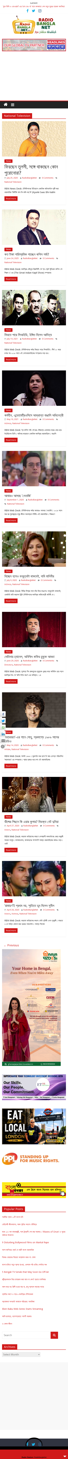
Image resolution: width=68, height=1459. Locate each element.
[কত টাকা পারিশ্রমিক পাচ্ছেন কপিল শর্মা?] (34, 211)
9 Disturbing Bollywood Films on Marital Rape (25, 1242)
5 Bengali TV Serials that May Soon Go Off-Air (25, 1271)
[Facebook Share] (3, 714)
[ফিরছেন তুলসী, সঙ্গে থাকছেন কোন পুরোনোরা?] (34, 123)
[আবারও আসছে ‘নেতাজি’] (34, 453)
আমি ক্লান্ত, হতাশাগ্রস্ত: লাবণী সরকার (16, 1316)
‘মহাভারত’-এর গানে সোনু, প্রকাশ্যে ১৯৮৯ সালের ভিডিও (31, 739)
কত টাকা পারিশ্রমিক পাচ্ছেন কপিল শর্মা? (26, 254)
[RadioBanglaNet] (5, 104)
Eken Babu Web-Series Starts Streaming (22, 1308)
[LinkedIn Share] (3, 734)
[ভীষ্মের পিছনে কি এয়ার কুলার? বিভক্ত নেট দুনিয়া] (34, 779)
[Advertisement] (34, 78)
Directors (8, 664)
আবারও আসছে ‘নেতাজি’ (17, 495)
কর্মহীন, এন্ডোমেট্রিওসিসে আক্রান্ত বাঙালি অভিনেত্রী (33, 415)
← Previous (11, 945)
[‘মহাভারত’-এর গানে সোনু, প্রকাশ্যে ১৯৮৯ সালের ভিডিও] (34, 694)
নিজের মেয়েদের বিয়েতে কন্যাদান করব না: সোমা (18, 1257)
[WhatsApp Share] (3, 727)
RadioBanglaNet (29, 178)
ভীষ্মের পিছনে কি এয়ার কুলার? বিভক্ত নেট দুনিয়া (31, 821)
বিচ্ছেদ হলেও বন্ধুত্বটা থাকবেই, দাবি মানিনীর (29, 576)
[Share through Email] (3, 740)
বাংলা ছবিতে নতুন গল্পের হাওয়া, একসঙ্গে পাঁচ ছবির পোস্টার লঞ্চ (24, 1264)
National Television (13, 182)
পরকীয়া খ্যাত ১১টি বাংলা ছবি (12, 1216)
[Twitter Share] (3, 720)
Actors (7, 829)
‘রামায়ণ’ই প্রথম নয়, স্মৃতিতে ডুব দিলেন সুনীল (29, 905)
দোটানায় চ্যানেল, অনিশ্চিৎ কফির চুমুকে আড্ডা (29, 656)
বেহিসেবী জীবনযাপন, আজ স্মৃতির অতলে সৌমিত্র (19, 1224)
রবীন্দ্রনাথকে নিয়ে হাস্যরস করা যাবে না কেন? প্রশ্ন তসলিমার (24, 1279)
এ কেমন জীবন (7, 1323)
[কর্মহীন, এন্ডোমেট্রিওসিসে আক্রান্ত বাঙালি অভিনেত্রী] (34, 372)
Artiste (7, 749)
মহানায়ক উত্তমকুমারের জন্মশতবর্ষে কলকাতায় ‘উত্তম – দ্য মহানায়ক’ (27, 6)
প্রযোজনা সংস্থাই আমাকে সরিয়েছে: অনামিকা (18, 1301)
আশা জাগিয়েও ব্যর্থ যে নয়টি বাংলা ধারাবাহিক (18, 1249)
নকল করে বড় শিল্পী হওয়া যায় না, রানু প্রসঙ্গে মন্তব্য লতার (23, 1286)
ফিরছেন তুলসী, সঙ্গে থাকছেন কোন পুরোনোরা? (31, 169)
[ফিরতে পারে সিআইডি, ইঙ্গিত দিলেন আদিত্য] (34, 292)
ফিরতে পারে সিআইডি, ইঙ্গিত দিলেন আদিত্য (28, 334)
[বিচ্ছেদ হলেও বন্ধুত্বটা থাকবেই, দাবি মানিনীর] (34, 533)
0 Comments (47, 178)
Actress (7, 423)
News (8, 161)
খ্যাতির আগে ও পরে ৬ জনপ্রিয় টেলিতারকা (17, 1294)
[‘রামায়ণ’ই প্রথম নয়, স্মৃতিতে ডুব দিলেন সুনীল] (34, 863)
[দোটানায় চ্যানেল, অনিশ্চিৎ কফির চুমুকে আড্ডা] (34, 613)
